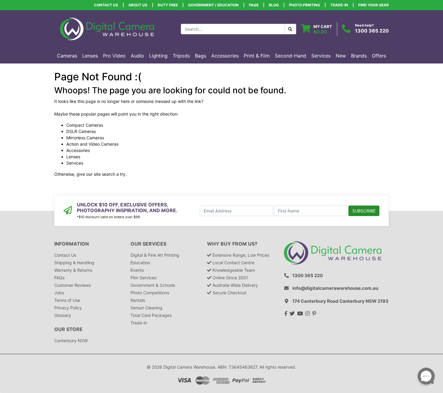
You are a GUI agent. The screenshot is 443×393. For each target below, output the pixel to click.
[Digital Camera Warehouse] (107, 28)
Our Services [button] (148, 244)
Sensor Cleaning (146, 307)
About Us (137, 5)
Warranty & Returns (73, 270)
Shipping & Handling (74, 262)
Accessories (78, 150)
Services (74, 163)
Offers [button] (379, 56)
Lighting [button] (158, 56)
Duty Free (168, 5)
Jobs (59, 292)
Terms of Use (67, 300)
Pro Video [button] (114, 56)
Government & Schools (152, 285)
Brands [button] (359, 56)
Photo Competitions (149, 292)
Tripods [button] (181, 56)
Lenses (73, 156)
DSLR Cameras (81, 131)
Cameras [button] (67, 56)
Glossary (62, 315)
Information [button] (71, 244)
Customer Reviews (72, 285)
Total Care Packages (150, 315)
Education (140, 262)
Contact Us (106, 5)
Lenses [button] (90, 56)
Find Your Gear (373, 5)
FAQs (254, 5)
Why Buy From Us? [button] (232, 244)
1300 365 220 (372, 31)
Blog (274, 5)
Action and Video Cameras (92, 144)
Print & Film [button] (257, 56)
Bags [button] (200, 56)
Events (137, 270)
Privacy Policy (68, 307)
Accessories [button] (225, 56)
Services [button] (321, 56)
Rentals (137, 300)
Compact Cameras (84, 125)
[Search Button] (290, 29)
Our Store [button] (68, 329)
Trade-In (339, 5)
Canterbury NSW (71, 340)
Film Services (143, 277)
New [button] (341, 56)
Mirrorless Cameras (85, 137)
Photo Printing (304, 5)
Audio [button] (137, 56)
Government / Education (213, 5)
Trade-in (138, 322)
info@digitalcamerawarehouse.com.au (335, 288)
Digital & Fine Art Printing (154, 255)
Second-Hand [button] (290, 56)
